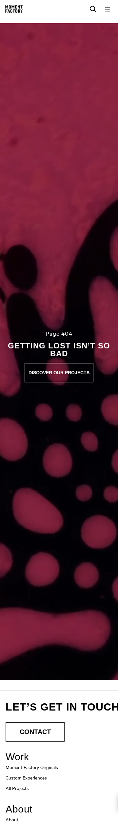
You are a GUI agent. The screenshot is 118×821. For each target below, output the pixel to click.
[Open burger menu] (107, 9)
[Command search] (93, 9)
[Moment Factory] (14, 9)
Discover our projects (59, 372)
